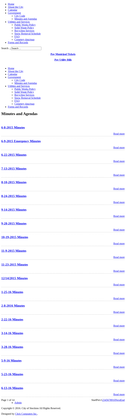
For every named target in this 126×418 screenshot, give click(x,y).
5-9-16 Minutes (11, 360)
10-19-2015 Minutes (14, 237)
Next (117, 400)
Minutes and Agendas (25, 18)
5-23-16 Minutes (12, 374)
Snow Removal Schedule (27, 33)
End (122, 400)
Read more (119, 133)
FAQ (17, 36)
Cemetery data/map (24, 39)
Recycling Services (24, 30)
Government (14, 13)
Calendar (12, 10)
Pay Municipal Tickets (63, 54)
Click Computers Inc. (26, 413)
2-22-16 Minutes (12, 319)
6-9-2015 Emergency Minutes (21, 141)
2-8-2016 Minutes (13, 305)
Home (11, 4)
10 (114, 400)
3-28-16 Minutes (12, 347)
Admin (18, 402)
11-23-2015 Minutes (14, 264)
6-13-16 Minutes (12, 388)
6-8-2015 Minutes (13, 127)
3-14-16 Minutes (12, 333)
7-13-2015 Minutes (13, 168)
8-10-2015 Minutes (13, 182)
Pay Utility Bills (63, 59)
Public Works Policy (25, 24)
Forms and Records (18, 42)
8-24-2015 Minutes (13, 196)
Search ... (6, 48)
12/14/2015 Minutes (14, 278)
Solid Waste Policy (24, 27)
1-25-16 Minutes (12, 292)
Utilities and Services (19, 21)
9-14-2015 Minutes (13, 209)
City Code (19, 15)
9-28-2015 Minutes (13, 223)
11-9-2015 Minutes (13, 250)
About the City (15, 7)
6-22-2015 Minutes (13, 154)
